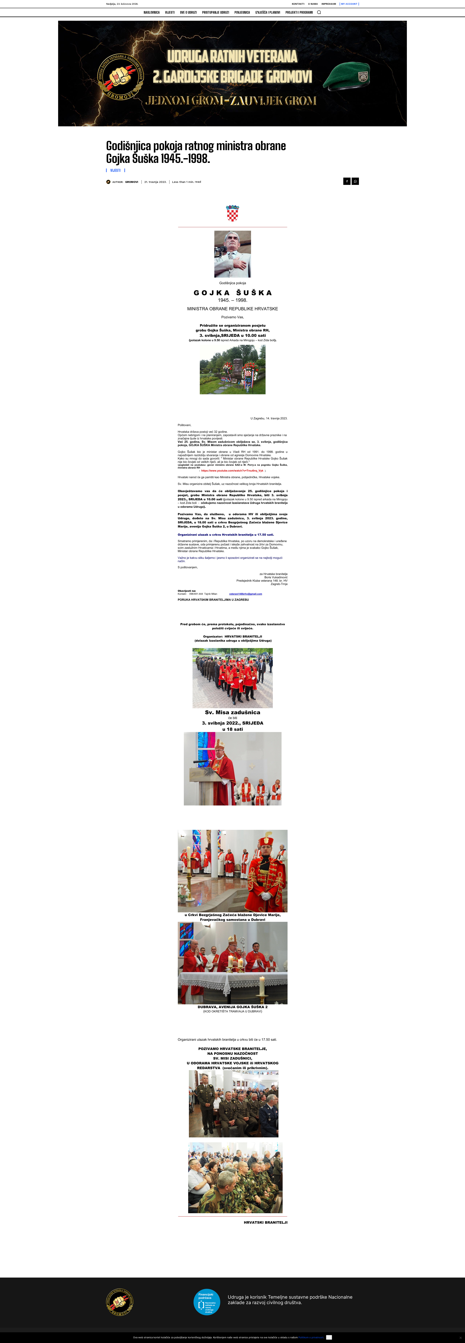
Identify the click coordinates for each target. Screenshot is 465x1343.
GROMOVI (131, 182)
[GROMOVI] (109, 182)
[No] (460, 1338)
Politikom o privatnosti (311, 1337)
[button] (319, 12)
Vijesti (115, 170)
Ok (329, 1337)
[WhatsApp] (355, 181)
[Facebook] (347, 181)
